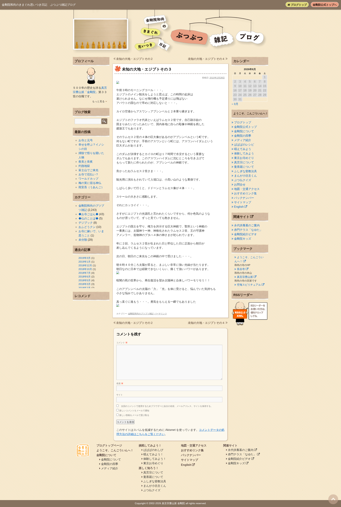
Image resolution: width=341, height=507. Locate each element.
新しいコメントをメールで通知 (134, 410)
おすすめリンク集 (245, 193)
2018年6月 (85, 276)
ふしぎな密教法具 (245, 171)
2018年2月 (85, 287)
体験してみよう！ (154, 458)
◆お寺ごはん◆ (88, 214)
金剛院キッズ (242, 238)
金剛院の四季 (242, 135)
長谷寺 (241, 269)
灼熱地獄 (84, 165)
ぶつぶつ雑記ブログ (39, 4)
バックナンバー (244, 197)
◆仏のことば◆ (88, 218)
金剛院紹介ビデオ (245, 234)
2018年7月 (85, 272)
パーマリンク (160, 313)
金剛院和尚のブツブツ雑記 (141, 313)
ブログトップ (298, 4)
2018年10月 (85, 269)
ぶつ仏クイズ (242, 180)
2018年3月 (85, 284)
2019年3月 (85, 258)
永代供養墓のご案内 (247, 225)
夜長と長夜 (86, 161)
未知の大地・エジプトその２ (134, 58)
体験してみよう (244, 153)
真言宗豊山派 (245, 276)
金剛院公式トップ (245, 126)
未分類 (83, 239)
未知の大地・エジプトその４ (207, 58)
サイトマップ (242, 202)
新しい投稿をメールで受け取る (134, 415)
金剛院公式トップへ (325, 4)
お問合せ (239, 184)
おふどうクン (87, 226)
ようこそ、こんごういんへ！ (114, 450)
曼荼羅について (244, 166)
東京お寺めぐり (244, 157)
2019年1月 (85, 261)
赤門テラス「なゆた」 (248, 229)
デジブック (86, 222)
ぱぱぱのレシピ (244, 144)
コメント (122, 342)
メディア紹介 (242, 140)
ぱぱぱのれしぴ (153, 449)
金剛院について (244, 131)
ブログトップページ (109, 445)
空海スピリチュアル (249, 284)
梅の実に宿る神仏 (90, 182)
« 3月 (235, 104)
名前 (119, 383)
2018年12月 (85, 265)
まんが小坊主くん (245, 175)
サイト (119, 395)
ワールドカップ (88, 178)
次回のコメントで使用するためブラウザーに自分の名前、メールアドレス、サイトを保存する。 (167, 406)
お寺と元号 (86, 140)
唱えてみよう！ (153, 454)
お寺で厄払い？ (88, 174)
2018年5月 (85, 280)
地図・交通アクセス (247, 188)
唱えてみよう (242, 149)
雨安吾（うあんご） (91, 187)
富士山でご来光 (88, 170)
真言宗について (244, 162)
